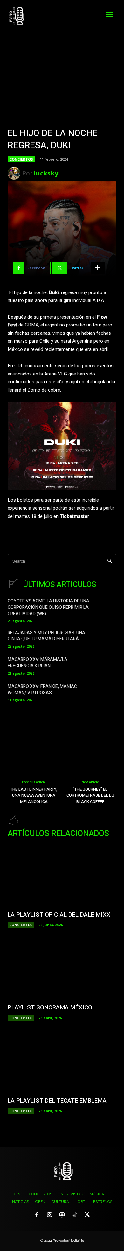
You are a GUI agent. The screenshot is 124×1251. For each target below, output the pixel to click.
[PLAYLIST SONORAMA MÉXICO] (62, 969)
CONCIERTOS (21, 159)
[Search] (109, 561)
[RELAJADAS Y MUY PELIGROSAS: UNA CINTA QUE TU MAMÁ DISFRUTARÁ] (106, 638)
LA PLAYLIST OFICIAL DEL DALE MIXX (59, 914)
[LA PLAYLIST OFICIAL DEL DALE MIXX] (62, 875)
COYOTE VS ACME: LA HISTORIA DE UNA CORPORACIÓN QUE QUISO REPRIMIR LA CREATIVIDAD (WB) (48, 607)
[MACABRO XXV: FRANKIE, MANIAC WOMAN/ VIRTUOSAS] (106, 692)
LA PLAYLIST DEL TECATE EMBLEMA (57, 1100)
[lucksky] (15, 173)
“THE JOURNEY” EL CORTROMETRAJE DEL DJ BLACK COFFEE (90, 795)
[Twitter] (87, 1215)
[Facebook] (37, 1215)
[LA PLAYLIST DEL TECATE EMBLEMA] (62, 1062)
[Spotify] (62, 1215)
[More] (98, 268)
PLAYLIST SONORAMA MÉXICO (50, 1007)
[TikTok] (74, 1215)
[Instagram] (49, 1215)
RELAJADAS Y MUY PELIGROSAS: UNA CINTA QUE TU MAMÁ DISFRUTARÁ (46, 636)
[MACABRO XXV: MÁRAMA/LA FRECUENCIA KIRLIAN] (106, 665)
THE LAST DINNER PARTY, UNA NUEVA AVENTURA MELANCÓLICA (33, 795)
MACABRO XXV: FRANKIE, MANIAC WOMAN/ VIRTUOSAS (42, 689)
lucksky (46, 173)
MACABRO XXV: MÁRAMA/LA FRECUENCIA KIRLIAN (37, 662)
